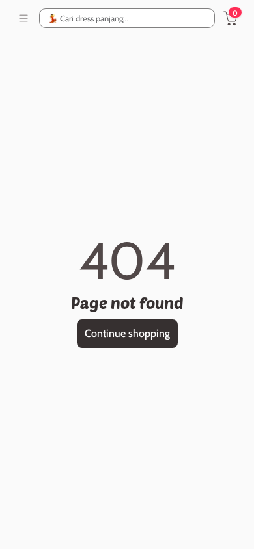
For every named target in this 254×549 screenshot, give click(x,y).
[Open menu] (23, 18)
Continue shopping (127, 333)
